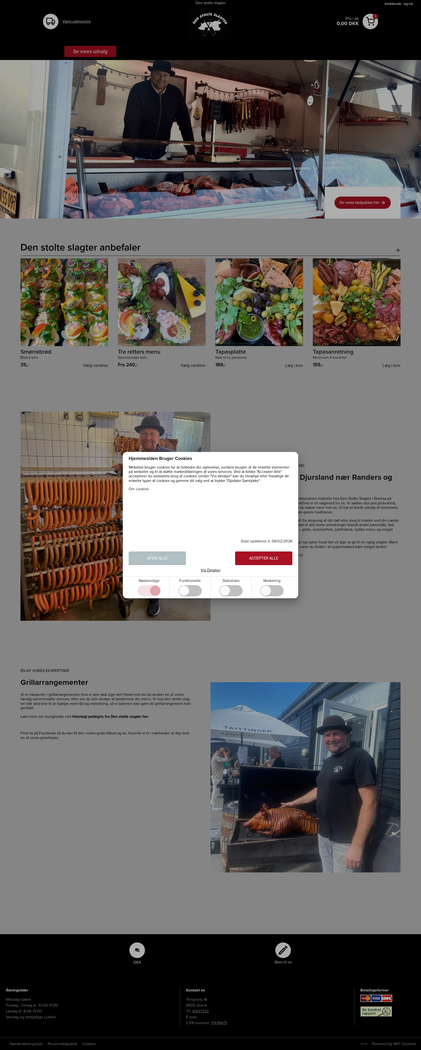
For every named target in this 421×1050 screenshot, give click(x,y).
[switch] (190, 590)
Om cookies (139, 489)
